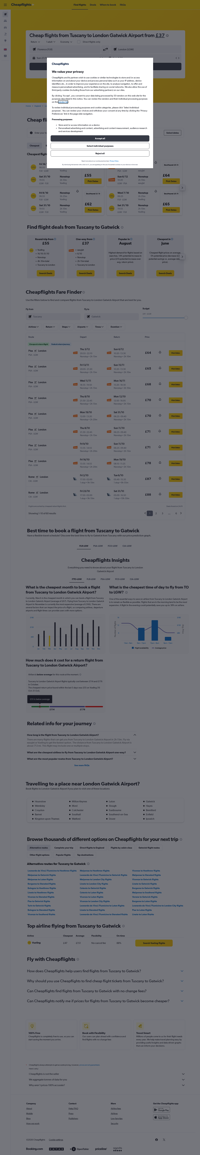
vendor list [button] (63, 102)
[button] (100, 138)
